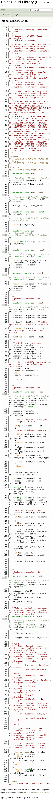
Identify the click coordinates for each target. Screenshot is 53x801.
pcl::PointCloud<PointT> (21, 625)
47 (4, 195)
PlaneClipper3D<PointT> (37, 241)
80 (4, 305)
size (45, 638)
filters (9, 15)
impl (16, 15)
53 (4, 216)
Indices (13, 627)
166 (4, 578)
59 (4, 235)
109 (4, 394)
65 (4, 252)
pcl (2, 15)
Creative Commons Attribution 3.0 (37, 793)
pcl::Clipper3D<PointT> (21, 233)
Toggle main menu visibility (3, 10)
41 (4, 176)
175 (4, 619)
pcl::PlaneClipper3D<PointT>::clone (28, 235)
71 (4, 275)
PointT (23, 256)
